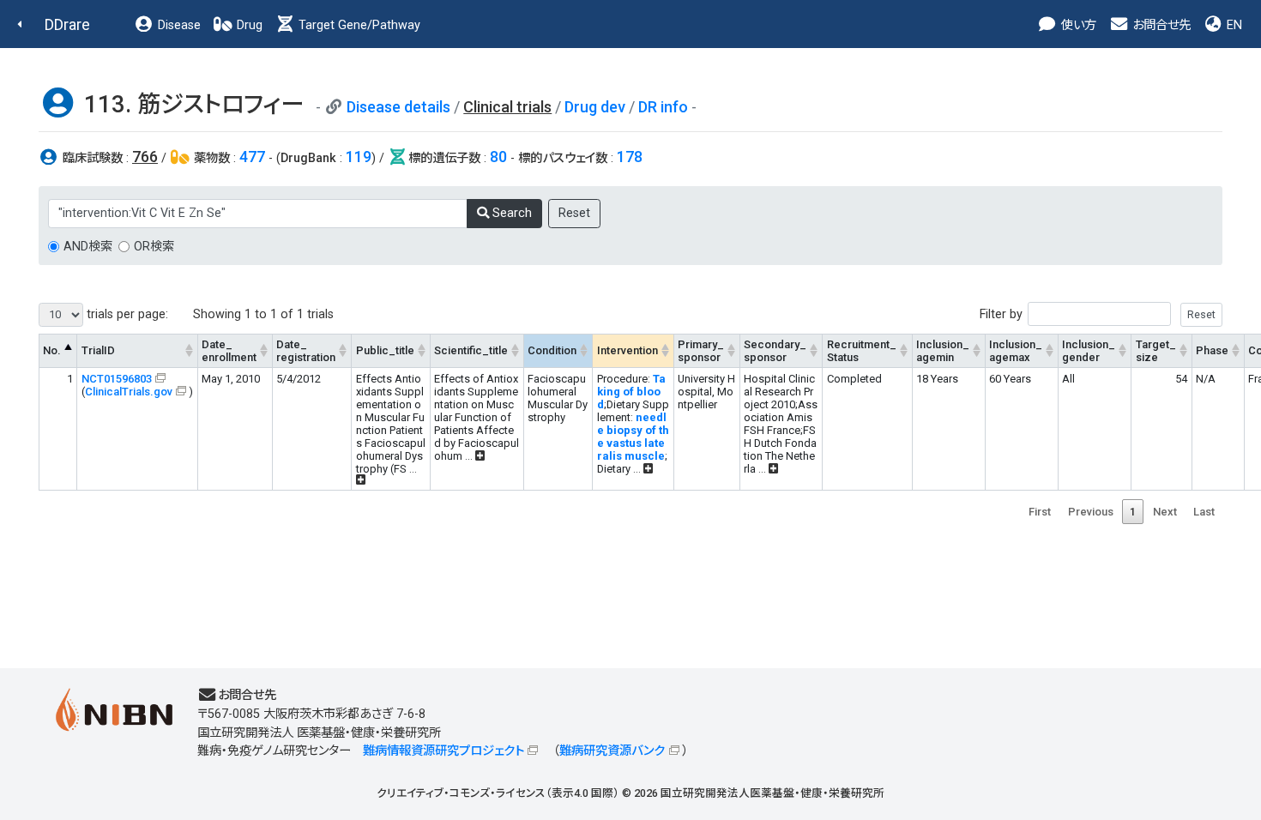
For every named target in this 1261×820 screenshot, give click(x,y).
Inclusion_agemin (942, 351)
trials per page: (125, 314)
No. (52, 350)
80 (498, 157)
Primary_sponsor (701, 351)
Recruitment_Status (861, 351)
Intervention (627, 350)
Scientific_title (471, 350)
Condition (552, 350)
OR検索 (154, 246)
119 (358, 157)
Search (510, 213)
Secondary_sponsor (775, 351)
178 (630, 157)
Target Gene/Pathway (357, 25)
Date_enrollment (229, 351)
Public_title (385, 350)
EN (1232, 25)
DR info (663, 107)
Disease (177, 25)
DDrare (67, 24)
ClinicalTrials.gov (128, 391)
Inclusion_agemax (1015, 351)
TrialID (98, 350)
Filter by (1001, 314)
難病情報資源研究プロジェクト (443, 751)
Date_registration (305, 351)
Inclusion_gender (1088, 351)
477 (252, 157)
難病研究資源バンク (612, 751)
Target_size (1156, 351)
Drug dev (594, 107)
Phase (1212, 350)
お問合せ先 (1160, 25)
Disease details (398, 107)
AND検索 (87, 246)
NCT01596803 (116, 378)
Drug (247, 25)
